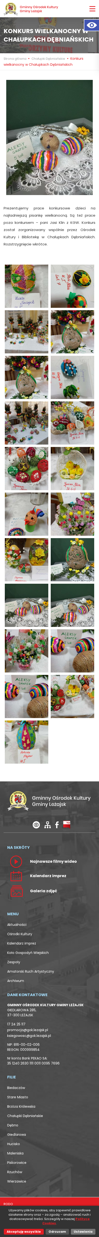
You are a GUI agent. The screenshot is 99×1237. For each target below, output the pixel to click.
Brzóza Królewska (21, 1106)
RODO (8, 1204)
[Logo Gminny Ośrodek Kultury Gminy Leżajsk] (31, 8)
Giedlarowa (16, 1134)
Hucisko (13, 1144)
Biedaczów (16, 1087)
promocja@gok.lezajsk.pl (27, 1030)
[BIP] (66, 824)
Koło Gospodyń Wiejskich (28, 952)
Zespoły (13, 962)
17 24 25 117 (16, 1024)
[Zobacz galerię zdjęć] (16, 890)
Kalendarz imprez (21, 943)
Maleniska (15, 1153)
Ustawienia (83, 1232)
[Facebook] (57, 824)
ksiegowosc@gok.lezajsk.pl (29, 1035)
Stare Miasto (17, 1097)
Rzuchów (14, 1172)
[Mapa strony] (47, 824)
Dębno (12, 1125)
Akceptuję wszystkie (24, 1232)
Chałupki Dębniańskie (48, 58)
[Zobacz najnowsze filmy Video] (16, 861)
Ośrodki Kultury (19, 934)
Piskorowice (16, 1162)
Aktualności (16, 924)
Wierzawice (16, 1181)
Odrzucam (57, 1232)
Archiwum (15, 980)
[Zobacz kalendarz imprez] (16, 875)
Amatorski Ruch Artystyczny (30, 971)
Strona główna (15, 58)
